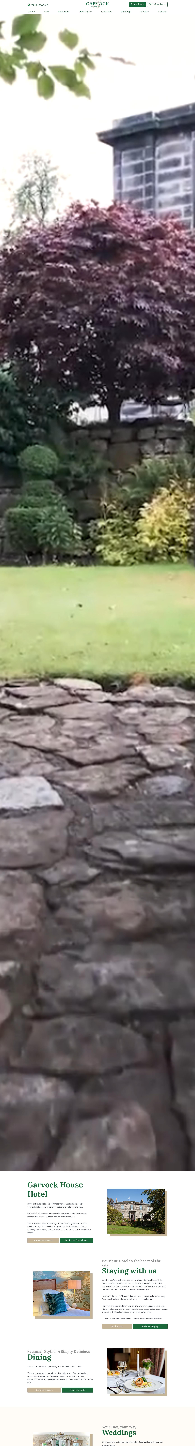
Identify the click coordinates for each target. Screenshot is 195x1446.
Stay (46, 11)
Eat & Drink (64, 11)
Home (32, 11)
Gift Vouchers (157, 4)
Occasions (106, 11)
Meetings (126, 11)
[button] (76, 1240)
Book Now (137, 4)
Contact (162, 11)
